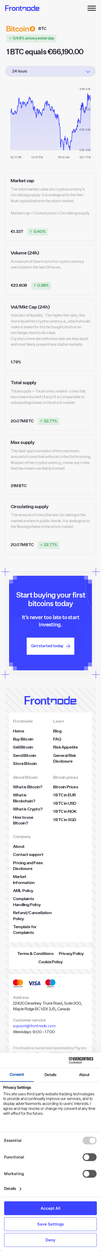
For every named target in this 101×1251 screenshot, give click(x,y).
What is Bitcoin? (27, 787)
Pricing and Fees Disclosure (28, 866)
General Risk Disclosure (64, 759)
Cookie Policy (50, 962)
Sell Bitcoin (23, 747)
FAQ (57, 739)
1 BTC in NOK (64, 812)
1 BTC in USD (64, 804)
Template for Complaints (25, 930)
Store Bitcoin (25, 764)
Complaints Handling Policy (27, 902)
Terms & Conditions (35, 954)
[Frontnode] (22, 8)
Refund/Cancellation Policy (32, 916)
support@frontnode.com (34, 1026)
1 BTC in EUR (64, 795)
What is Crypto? (27, 809)
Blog (57, 731)
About (18, 847)
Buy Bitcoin (23, 739)
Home (18, 731)
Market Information (23, 880)
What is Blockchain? (24, 798)
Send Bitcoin (24, 756)
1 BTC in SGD (64, 820)
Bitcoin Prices (65, 787)
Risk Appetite (65, 747)
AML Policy (23, 891)
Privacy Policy (71, 954)
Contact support (28, 855)
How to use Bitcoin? (23, 821)
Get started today (47, 646)
